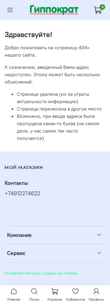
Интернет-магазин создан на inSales (41, 273)
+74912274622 (22, 193)
